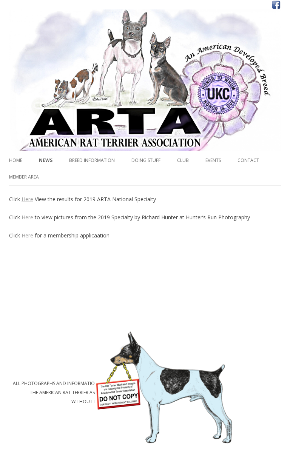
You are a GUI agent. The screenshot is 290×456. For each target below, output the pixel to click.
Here (27, 199)
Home (15, 160)
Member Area (24, 177)
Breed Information (92, 160)
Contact (248, 160)
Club (183, 160)
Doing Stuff (145, 160)
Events (213, 160)
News (45, 160)
